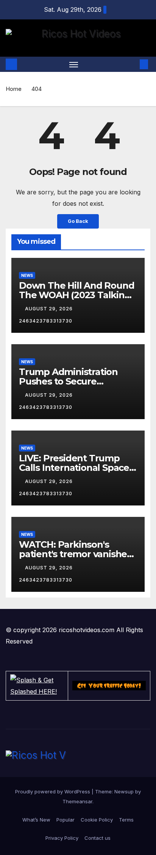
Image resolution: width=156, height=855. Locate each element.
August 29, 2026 (49, 308)
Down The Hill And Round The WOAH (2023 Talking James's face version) (76, 295)
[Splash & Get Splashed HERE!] (37, 685)
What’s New (36, 820)
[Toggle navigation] (74, 64)
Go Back (78, 221)
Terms (126, 820)
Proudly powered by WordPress (53, 791)
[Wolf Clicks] (109, 685)
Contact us (97, 838)
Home (14, 88)
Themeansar (77, 801)
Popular (65, 820)
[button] (132, 64)
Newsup (124, 791)
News (27, 275)
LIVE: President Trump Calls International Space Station (74, 468)
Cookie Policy (97, 820)
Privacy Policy (61, 838)
